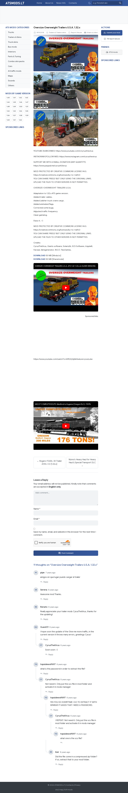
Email (37, 519)
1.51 (27, 107)
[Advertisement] (64, 15)
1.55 (26, 111)
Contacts (73, 3)
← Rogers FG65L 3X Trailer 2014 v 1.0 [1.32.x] (49, 462)
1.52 (8, 111)
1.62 (20, 120)
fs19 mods (68, 790)
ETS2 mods (113, 52)
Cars (10, 66)
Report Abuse (76, 33)
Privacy (77, 785)
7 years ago (51, 573)
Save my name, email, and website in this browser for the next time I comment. (65, 533)
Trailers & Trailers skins (57, 33)
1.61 (14, 120)
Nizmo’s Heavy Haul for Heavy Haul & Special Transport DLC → (82, 462)
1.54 (20, 111)
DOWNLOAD (39, 255)
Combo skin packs (16, 61)
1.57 (14, 115)
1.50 (20, 107)
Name (37, 509)
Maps (10, 76)
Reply (46, 582)
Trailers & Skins (15, 37)
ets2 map (59, 790)
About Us (49, 3)
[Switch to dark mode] (89, 3)
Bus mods (12, 47)
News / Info (61, 3)
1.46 (20, 102)
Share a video (92, 33)
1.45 (14, 102)
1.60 (8, 120)
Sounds (11, 81)
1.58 (20, 115)
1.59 (26, 115)
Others (11, 85)
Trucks (11, 32)
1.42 (20, 98)
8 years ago (53, 590)
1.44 (8, 102)
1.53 (14, 111)
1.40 (8, 98)
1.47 (26, 102)
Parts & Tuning (14, 56)
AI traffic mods (14, 71)
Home (39, 3)
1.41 (14, 98)
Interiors (12, 52)
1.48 (8, 107)
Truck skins (13, 42)
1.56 (8, 115)
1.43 (26, 98)
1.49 (14, 107)
